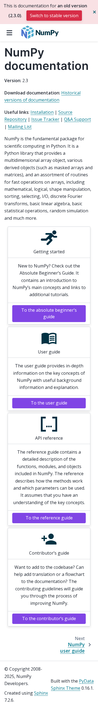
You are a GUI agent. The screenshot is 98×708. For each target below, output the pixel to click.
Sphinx (41, 693)
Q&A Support (77, 119)
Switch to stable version (54, 16)
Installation (42, 112)
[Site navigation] (9, 32)
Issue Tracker (45, 119)
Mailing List (20, 127)
